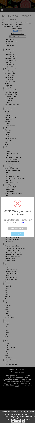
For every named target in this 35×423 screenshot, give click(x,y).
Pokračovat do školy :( (17, 228)
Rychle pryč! (17, 234)
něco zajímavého (22, 222)
